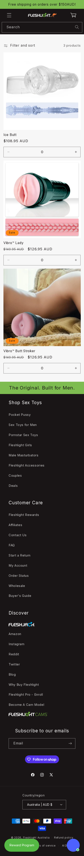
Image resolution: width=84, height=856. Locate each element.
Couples (15, 476)
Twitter (14, 664)
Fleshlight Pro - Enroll (26, 695)
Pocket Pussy (20, 415)
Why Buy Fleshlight (24, 685)
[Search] (77, 27)
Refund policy (63, 837)
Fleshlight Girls (20, 445)
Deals (13, 486)
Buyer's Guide (20, 596)
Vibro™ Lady (13, 243)
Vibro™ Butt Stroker (19, 351)
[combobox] (42, 27)
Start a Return (20, 555)
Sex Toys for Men (23, 425)
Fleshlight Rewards (24, 515)
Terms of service (44, 845)
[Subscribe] (70, 743)
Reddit (14, 654)
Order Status (19, 576)
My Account (18, 566)
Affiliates (15, 525)
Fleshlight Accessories (27, 465)
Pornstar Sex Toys (23, 435)
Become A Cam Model (26, 705)
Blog (12, 674)
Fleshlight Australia (36, 837)
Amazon (15, 634)
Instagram (17, 644)
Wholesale (17, 586)
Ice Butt (10, 135)
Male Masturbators (24, 455)
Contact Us (17, 535)
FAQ (12, 545)
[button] (9, 15)
